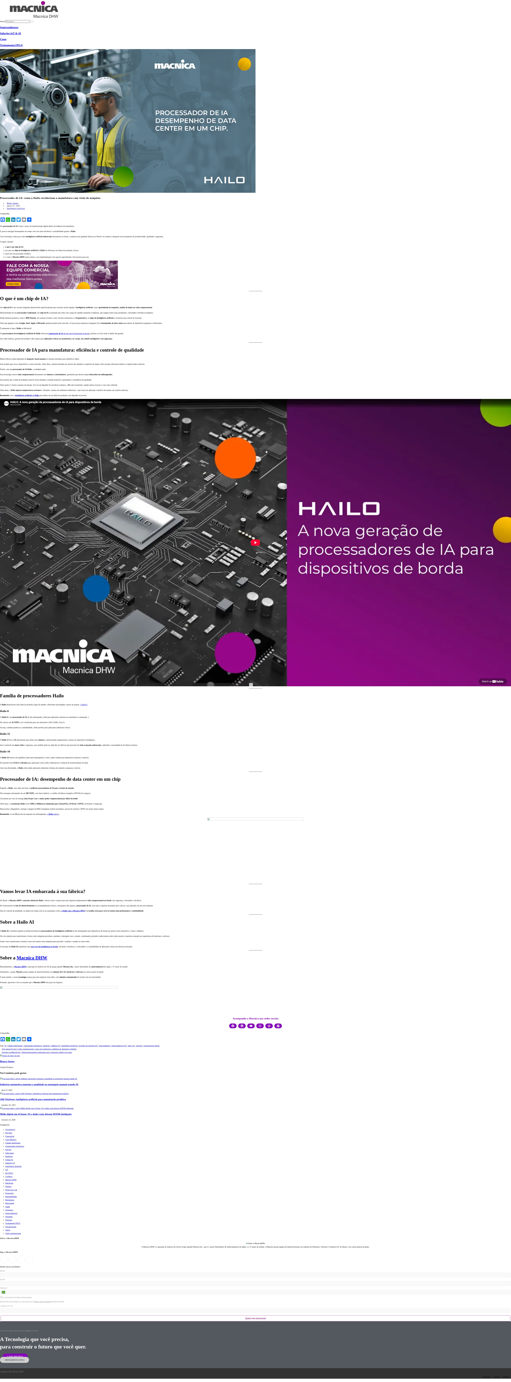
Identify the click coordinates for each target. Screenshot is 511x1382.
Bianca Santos (12, 203)
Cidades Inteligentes (14, 1046)
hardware (46, 1046)
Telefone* (3, 1288)
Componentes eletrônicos (14, 1146)
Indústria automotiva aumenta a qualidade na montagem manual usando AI (39, 1084)
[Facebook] (4, 1259)
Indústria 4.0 (10, 1163)
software (139, 1046)
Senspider (9, 1217)
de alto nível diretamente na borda (68, 334)
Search (2, 21)
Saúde (7, 1207)
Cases (3, 39)
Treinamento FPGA (12, 1223)
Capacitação (9, 1136)
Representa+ (10, 1200)
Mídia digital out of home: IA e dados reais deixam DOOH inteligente (36, 1114)
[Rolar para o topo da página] (0, 1380)
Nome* (2, 1271)
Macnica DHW (11, 1180)
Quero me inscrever (255, 1318)
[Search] (32, 21)
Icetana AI (9, 1160)
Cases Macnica (10, 1140)
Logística (8, 1177)
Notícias (8, 1187)
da (27, 395)
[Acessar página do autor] (10, 1056)
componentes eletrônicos (33, 1046)
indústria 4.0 (55, 1046)
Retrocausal (9, 1203)
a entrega (53, 814)
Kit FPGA (9, 1173)
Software (8, 1220)
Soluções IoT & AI (10, 33)
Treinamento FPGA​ (11, 45)
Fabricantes (9, 1153)
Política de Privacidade (42, 1302)
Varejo (7, 1230)
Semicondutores (9, 27)
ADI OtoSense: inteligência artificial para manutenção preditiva (33, 1099)
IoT (6, 1170)
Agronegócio (10, 1130)
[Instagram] (12, 1259)
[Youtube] (29, 1259)
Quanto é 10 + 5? (7, 1306)
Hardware (9, 1156)
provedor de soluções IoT (88, 1046)
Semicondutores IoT (119, 1046)
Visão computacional (13, 1233)
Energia (8, 1150)
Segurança (9, 1210)
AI (5, 1046)
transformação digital (151, 1046)
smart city (131, 1046)
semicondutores (104, 1046)
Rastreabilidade (11, 1197)
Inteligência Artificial (16, 209)
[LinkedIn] (21, 1259)
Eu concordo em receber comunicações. (17, 1297)
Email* (2, 1280)
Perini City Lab (11, 1190)
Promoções (9, 1193)
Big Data (8, 1133)
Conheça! (83, 705)
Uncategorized (10, 1227)
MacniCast (9, 1183)
